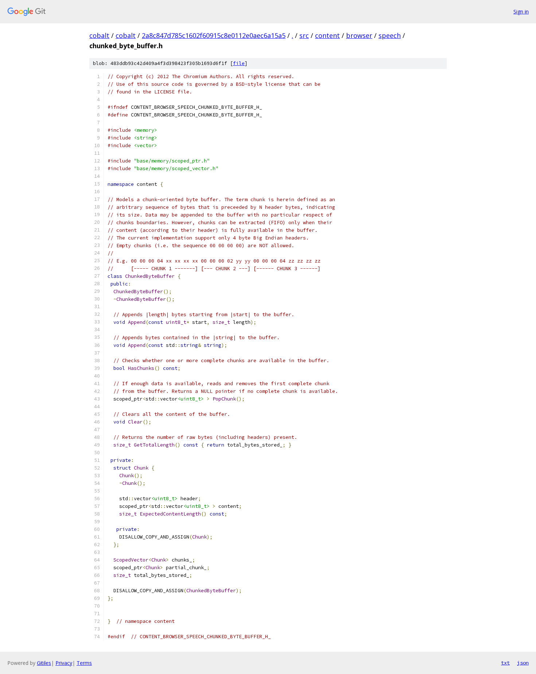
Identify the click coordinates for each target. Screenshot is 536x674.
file (239, 63)
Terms (84, 662)
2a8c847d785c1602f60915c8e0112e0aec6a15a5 (214, 35)
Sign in (521, 11)
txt (505, 662)
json (523, 662)
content (327, 35)
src (304, 35)
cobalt (99, 35)
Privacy (63, 662)
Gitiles (44, 662)
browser (359, 35)
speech (389, 35)
